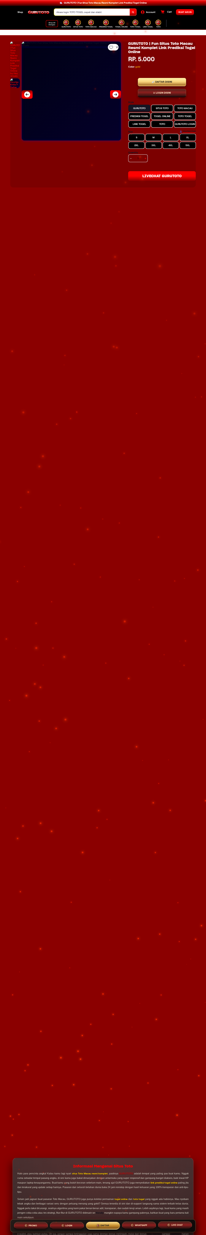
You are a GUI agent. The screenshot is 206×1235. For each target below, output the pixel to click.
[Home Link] (38, 12)
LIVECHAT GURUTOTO (162, 176)
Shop (20, 12)
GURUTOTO (126, 1173)
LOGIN (68, 1225)
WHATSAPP (141, 1225)
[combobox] (92, 12)
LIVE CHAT (177, 1225)
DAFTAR (105, 1225)
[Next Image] (115, 94)
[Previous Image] (27, 94)
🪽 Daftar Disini (162, 82)
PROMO (33, 1225)
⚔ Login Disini (162, 93)
